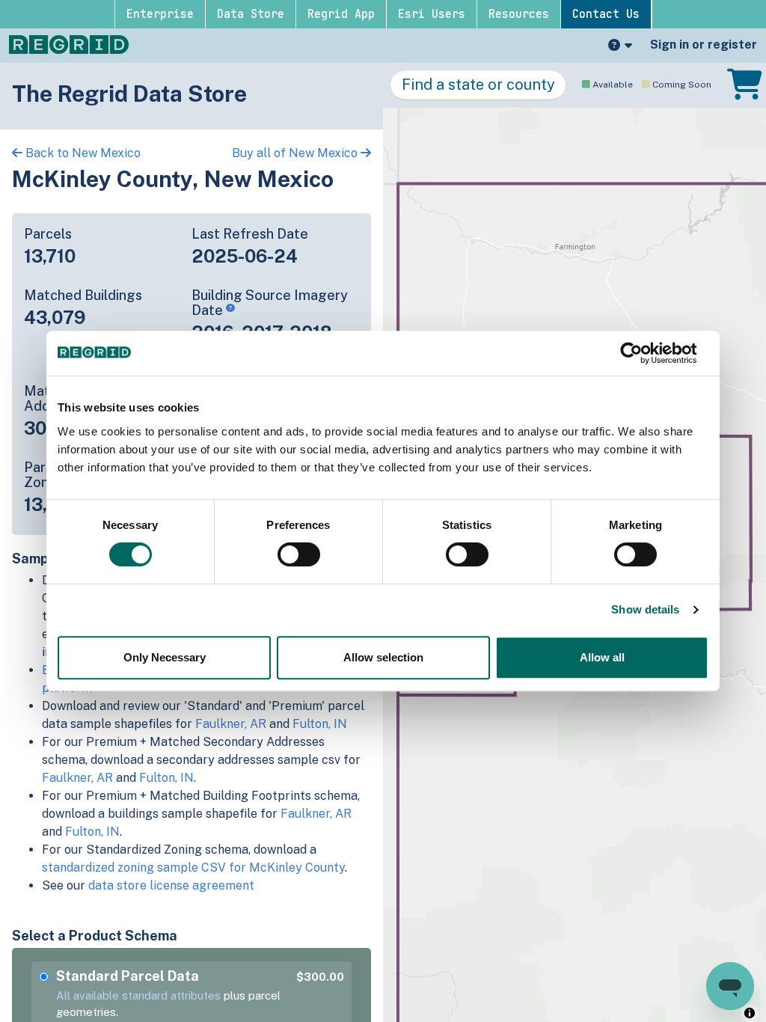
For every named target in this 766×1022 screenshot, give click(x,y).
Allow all (602, 657)
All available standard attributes (138, 995)
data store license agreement (171, 885)
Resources (518, 14)
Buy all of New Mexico (296, 153)
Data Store (250, 14)
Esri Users (431, 14)
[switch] (299, 554)
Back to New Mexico (81, 153)
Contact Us (606, 14)
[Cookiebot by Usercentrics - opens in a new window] (642, 353)
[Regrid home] (69, 43)
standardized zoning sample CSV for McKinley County (193, 867)
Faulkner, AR (230, 724)
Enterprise (160, 14)
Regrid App (341, 14)
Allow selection (383, 657)
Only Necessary (164, 657)
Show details (645, 609)
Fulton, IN (319, 724)
